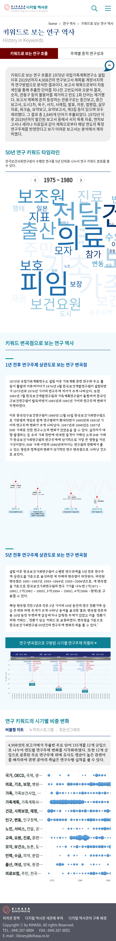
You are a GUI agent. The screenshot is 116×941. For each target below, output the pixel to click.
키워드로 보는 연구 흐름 (29, 53)
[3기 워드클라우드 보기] (72, 658)
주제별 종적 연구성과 (87, 53)
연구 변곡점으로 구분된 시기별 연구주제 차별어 (56, 642)
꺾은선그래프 (69, 730)
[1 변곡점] (32, 684)
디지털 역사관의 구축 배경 (88, 917)
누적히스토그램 (41, 730)
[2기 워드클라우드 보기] (45, 658)
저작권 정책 (11, 917)
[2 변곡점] (58, 689)
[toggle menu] (108, 8)
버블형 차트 (14, 730)
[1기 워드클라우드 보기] (21, 658)
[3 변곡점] (85, 691)
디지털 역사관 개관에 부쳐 (44, 917)
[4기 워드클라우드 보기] (98, 658)
